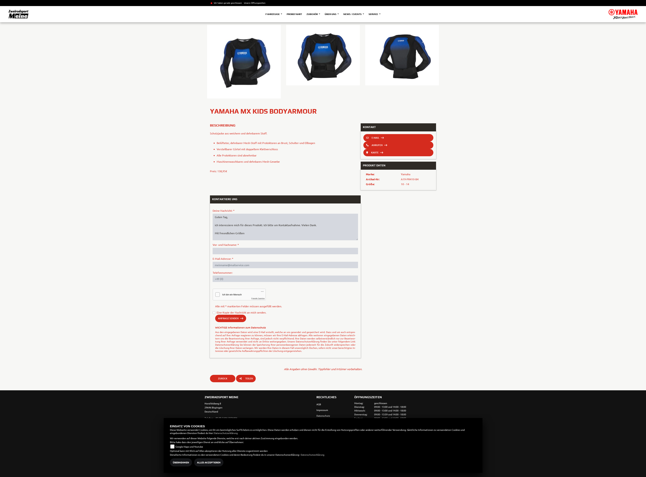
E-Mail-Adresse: (223, 258)
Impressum (322, 409)
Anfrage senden (228, 318)
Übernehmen (181, 462)
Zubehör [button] (312, 14)
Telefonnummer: (223, 272)
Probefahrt (294, 14)
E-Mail (375, 137)
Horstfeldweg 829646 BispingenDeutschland (213, 407)
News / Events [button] (352, 14)
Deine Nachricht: (224, 210)
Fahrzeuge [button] (272, 14)
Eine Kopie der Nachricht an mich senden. (241, 312)
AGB (318, 404)
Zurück (222, 378)
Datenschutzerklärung (227, 344)
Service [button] (374, 14)
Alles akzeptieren (209, 462)
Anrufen (377, 145)
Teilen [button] (249, 378)
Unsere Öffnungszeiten (254, 3)
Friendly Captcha (258, 298)
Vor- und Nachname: (226, 244)
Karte (375, 152)
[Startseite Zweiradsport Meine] (623, 14)
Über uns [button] (331, 14)
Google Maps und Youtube (189, 446)
